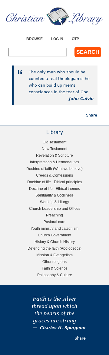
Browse (34, 39)
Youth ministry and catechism (54, 228)
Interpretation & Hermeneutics (54, 162)
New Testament (54, 149)
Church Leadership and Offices (54, 208)
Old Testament (54, 142)
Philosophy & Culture (54, 275)
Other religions (54, 262)
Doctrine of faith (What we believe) (54, 169)
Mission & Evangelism (54, 255)
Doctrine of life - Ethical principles (54, 182)
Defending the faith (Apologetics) (54, 248)
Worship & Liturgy (54, 202)
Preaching (54, 215)
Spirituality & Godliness (54, 195)
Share (91, 115)
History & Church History (55, 242)
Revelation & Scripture (54, 155)
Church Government (54, 235)
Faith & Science (55, 268)
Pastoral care (54, 222)
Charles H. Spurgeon (62, 327)
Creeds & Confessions (54, 175)
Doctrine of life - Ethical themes (54, 188)
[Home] (54, 16)
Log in (57, 39)
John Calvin (81, 98)
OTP (75, 39)
